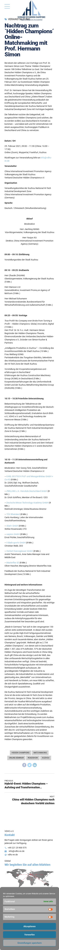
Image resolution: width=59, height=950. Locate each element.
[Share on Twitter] (29, 765)
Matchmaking (40, 753)
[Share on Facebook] (24, 765)
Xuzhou (45, 758)
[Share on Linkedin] (35, 765)
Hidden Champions (20, 753)
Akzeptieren (29, 926)
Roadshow (33, 758)
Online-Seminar (16, 758)
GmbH (27, 502)
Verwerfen (29, 934)
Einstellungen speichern (30, 943)
